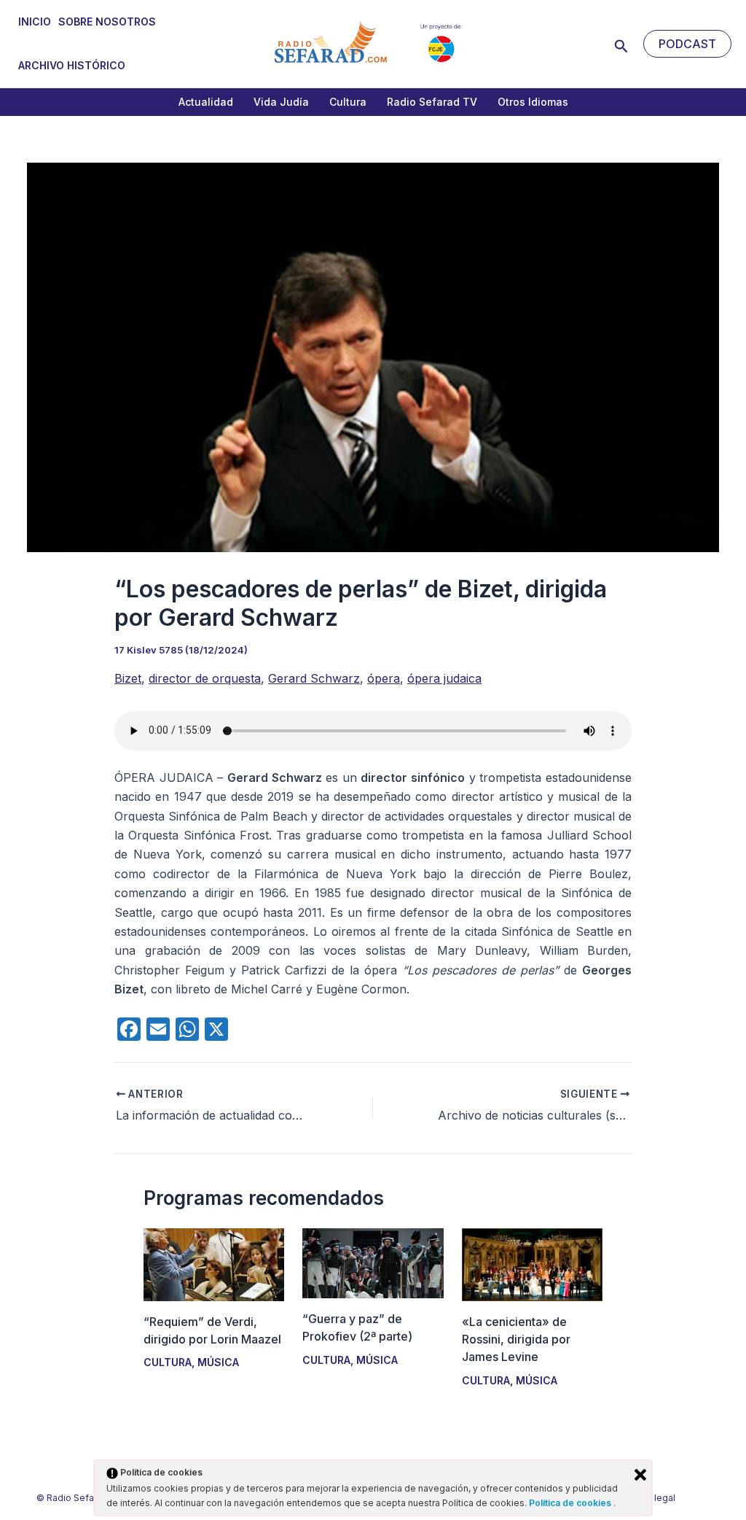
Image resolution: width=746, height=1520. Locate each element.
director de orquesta (205, 678)
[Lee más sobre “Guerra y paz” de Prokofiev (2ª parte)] (372, 1262)
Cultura (347, 102)
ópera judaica (444, 678)
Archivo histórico (71, 65)
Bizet (127, 678)
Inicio (34, 21)
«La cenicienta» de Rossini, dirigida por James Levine (516, 1339)
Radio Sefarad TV (432, 102)
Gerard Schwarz (314, 678)
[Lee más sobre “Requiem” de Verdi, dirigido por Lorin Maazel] (214, 1263)
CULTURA (168, 1362)
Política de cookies (571, 1502)
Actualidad (205, 102)
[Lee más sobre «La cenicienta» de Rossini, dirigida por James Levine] (532, 1264)
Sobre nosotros (107, 21)
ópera (383, 678)
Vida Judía (281, 102)
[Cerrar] (640, 1475)
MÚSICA (218, 1362)
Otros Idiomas (533, 102)
